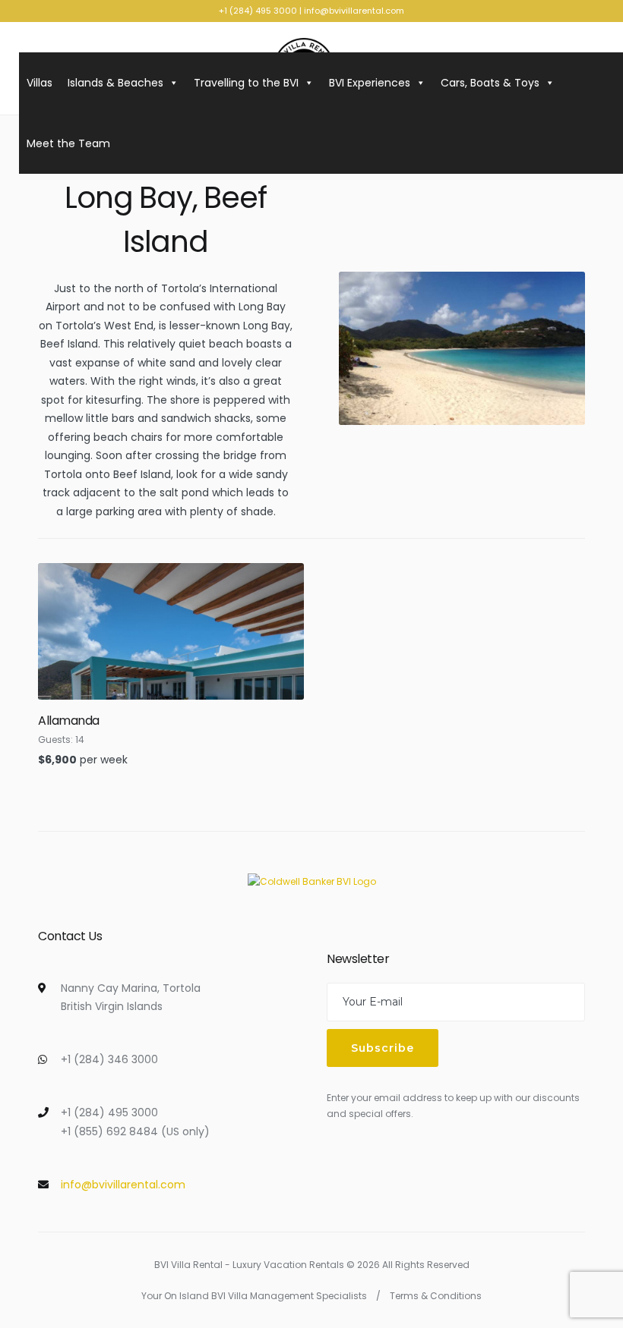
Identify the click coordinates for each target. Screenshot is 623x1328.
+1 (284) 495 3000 (258, 11)
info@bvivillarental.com (354, 11)
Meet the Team (68, 143)
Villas (39, 82)
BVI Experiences (369, 82)
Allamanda (69, 720)
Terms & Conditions (436, 1295)
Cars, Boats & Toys (490, 82)
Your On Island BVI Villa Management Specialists (254, 1295)
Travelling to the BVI (246, 82)
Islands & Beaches (115, 82)
